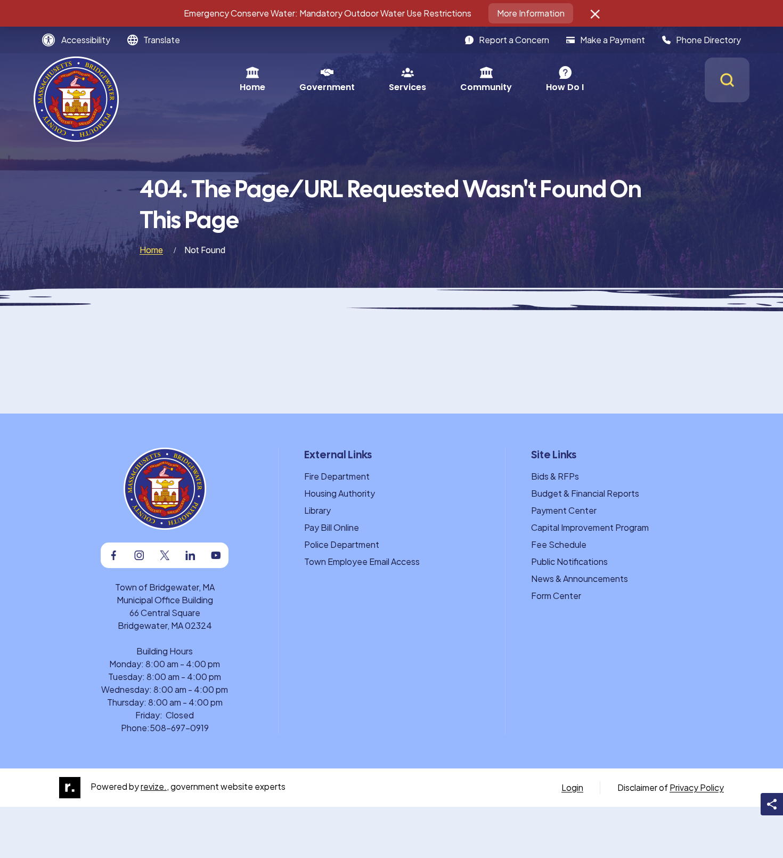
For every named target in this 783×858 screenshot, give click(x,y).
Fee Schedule (558, 544)
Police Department (341, 544)
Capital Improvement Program (590, 527)
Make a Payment (612, 39)
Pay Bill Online (331, 527)
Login (572, 787)
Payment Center (564, 510)
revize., (155, 786)
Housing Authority (339, 493)
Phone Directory (708, 39)
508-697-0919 (179, 727)
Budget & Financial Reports (585, 493)
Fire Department (337, 476)
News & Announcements (579, 578)
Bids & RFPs (555, 476)
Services (407, 87)
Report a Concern (514, 39)
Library (317, 510)
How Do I (565, 87)
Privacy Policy (697, 787)
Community (486, 87)
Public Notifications (569, 561)
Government (327, 87)
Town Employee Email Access (362, 561)
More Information (531, 13)
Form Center (556, 595)
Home (252, 87)
